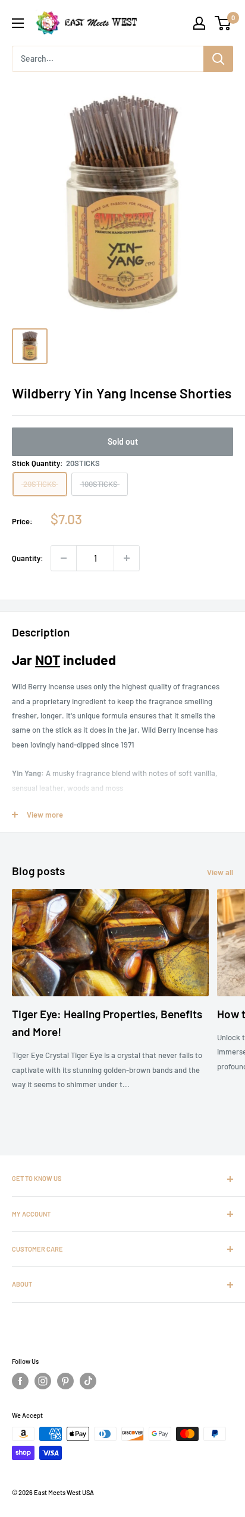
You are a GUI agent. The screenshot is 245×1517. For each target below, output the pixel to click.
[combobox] (107, 59)
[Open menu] (18, 23)
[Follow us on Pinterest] (65, 1381)
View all (220, 872)
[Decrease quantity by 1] (63, 558)
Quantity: (27, 558)
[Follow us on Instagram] (42, 1381)
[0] (223, 23)
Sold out (123, 441)
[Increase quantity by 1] (126, 558)
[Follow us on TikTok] (88, 1381)
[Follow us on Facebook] (20, 1381)
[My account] (199, 23)
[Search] (218, 59)
